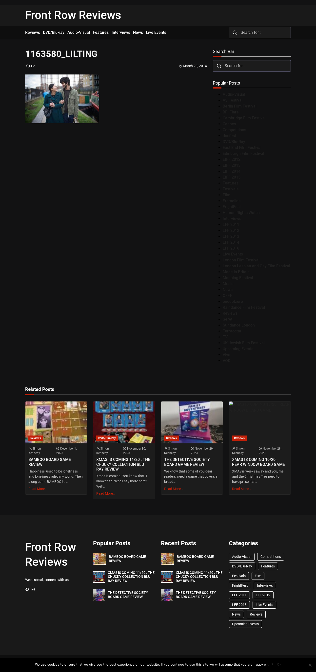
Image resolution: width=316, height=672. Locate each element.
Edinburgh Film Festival (243, 153)
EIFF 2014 (231, 171)
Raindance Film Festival (244, 307)
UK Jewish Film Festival (244, 343)
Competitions (234, 129)
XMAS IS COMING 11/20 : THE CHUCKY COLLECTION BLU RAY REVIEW (123, 464)
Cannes (229, 124)
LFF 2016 (231, 248)
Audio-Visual (234, 94)
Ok (279, 664)
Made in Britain (236, 272)
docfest (229, 135)
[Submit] (235, 32)
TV (225, 337)
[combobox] (260, 32)
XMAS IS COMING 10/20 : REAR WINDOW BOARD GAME (258, 462)
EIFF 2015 (231, 177)
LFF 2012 (231, 230)
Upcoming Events (238, 348)
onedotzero (233, 301)
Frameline (232, 201)
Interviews (232, 218)
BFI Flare (231, 112)
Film (226, 195)
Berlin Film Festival (240, 106)
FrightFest (232, 206)
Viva (226, 354)
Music (228, 283)
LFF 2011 (231, 224)
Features (230, 183)
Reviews (230, 313)
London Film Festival (241, 260)
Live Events (233, 254)
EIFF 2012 (231, 159)
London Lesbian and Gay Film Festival (256, 266)
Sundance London (239, 325)
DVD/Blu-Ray (234, 141)
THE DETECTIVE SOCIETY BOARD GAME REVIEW (187, 462)
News (228, 289)
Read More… (37, 489)
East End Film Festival (242, 147)
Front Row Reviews (73, 15)
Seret (227, 319)
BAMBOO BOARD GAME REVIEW (49, 462)
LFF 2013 (231, 236)
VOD (226, 360)
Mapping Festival (238, 277)
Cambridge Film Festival (244, 118)
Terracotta (232, 331)
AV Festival (232, 100)
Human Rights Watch (241, 212)
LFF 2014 (231, 242)
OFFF (227, 295)
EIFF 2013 (231, 165)
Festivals (230, 189)
